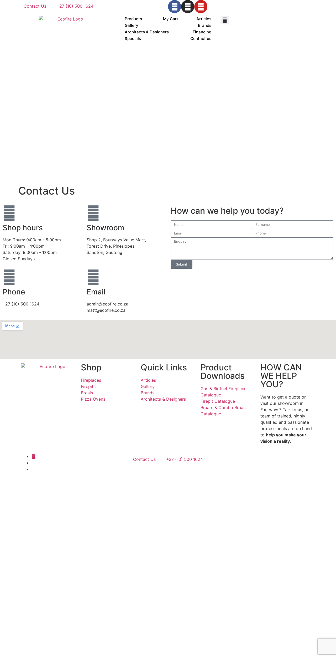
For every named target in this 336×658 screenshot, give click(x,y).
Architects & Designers (147, 31)
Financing (202, 31)
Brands (204, 25)
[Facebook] (174, 6)
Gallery (131, 25)
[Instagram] (187, 6)
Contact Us (35, 6)
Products (133, 18)
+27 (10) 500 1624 (75, 6)
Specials (133, 38)
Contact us (200, 38)
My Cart (170, 18)
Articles (203, 18)
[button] (224, 20)
